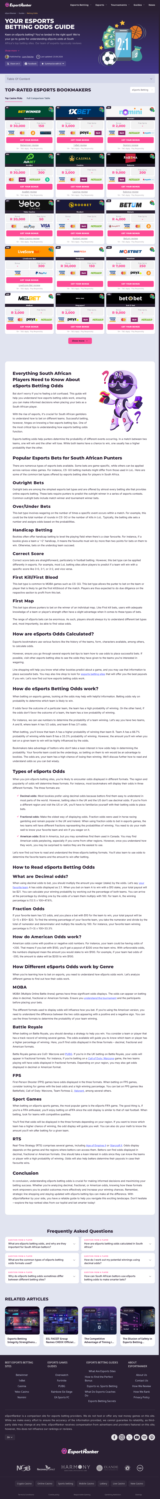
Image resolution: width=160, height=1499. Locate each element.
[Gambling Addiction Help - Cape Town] (107, 1468)
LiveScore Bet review (29, 285)
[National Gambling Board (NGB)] (23, 1468)
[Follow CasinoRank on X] (128, 1437)
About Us (140, 1375)
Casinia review (79, 191)
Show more (77, 340)
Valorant (79, 1090)
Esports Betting (79, 4)
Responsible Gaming (81, 1494)
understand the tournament (100, 998)
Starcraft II (116, 1145)
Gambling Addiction (112, 1494)
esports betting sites (93, 674)
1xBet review (79, 145)
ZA (8, 1437)
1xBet (21, 1380)
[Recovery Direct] (45, 1468)
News (152, 4)
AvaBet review (29, 191)
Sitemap (137, 1494)
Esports (99, 4)
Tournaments (119, 4)
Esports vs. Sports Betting (101, 1386)
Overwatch (61, 1375)
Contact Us (140, 1380)
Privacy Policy (140, 1397)
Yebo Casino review (29, 238)
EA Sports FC (61, 1397)
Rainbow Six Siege (61, 1391)
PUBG (68, 1054)
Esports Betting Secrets (101, 1401)
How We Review (140, 1386)
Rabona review (129, 191)
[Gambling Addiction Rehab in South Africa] (75, 1468)
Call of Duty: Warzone (101, 1058)
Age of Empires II (96, 1145)
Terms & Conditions (26, 1494)
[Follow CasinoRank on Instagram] (121, 1437)
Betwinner (22, 1375)
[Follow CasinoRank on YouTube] (135, 1437)
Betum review (129, 238)
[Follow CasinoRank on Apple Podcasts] (151, 1437)
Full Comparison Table (38, 98)
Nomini (21, 1397)
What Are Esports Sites (101, 1371)
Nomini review (129, 145)
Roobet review (79, 238)
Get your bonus (29, 140)
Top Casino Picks (13, 98)
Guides (138, 4)
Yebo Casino (22, 1391)
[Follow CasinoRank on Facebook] (113, 1437)
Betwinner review (29, 145)
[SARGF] (127, 1468)
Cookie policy (53, 1494)
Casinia (22, 1386)
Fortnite (61, 1380)
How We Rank (140, 1391)
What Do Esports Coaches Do (99, 1393)
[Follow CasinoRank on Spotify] (143, 1437)
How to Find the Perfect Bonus (98, 1378)
